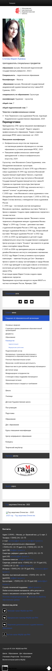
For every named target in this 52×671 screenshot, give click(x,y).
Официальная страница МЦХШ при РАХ (22, 617)
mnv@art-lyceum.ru (35, 541)
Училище (9, 396)
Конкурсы (9, 442)
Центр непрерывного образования (18, 436)
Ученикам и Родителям (11, 657)
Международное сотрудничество (17, 373)
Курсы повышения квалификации (18, 430)
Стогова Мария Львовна (14, 58)
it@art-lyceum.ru (34, 587)
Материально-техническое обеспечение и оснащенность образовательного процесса (21, 355)
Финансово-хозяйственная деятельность (21, 363)
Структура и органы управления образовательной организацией (24, 329)
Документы (10, 334)
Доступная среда (12, 370)
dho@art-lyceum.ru (17, 550)
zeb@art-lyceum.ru (17, 578)
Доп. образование (12, 425)
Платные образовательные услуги (18, 360)
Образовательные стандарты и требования (21, 384)
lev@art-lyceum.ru (26, 565)
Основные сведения (13, 325)
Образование (10, 337)
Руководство (10, 341)
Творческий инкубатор (14, 447)
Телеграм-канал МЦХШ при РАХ (20, 611)
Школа (8, 390)
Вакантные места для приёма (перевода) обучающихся (26, 366)
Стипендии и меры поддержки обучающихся (22, 377)
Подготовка (10, 413)
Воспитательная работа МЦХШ (14, 660)
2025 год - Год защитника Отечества (20, 515)
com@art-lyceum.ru (25, 559)
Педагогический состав (14, 351)
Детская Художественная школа (18, 402)
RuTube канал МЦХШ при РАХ (18, 634)
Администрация (13, 344)
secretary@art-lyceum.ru (17, 541)
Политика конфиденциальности (15, 597)
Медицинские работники (16, 347)
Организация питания (13, 380)
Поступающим (11, 407)
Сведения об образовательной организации (22, 318)
